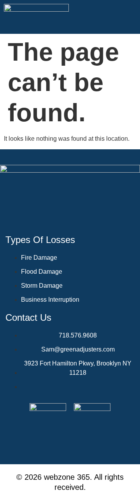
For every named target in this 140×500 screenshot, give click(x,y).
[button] (130, 17)
